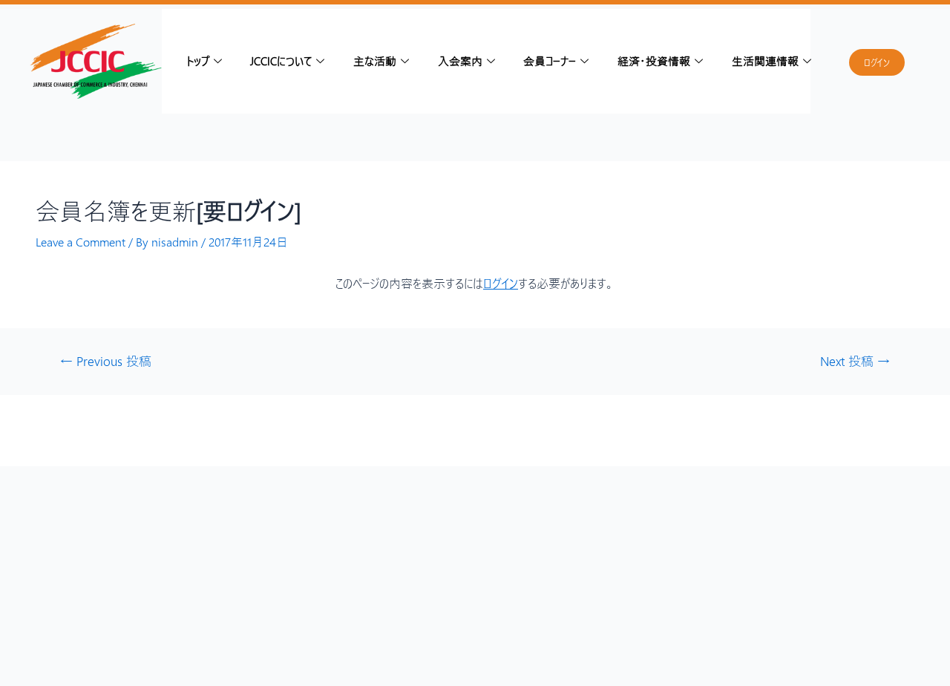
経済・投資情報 (654, 60)
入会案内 (460, 60)
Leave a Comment (80, 241)
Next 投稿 (855, 361)
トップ (197, 60)
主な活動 (374, 60)
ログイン (500, 283)
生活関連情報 (765, 60)
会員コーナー (549, 60)
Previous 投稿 (105, 361)
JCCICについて (281, 60)
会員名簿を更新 (168, 210)
